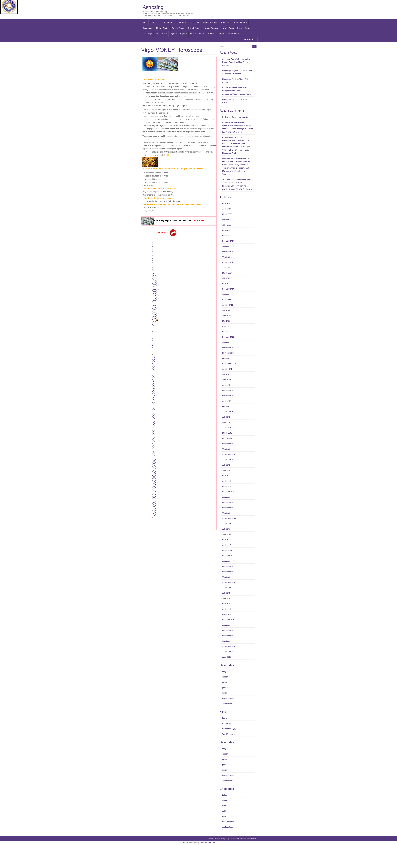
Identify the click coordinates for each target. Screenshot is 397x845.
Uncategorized (228, 698)
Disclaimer (210, 839)
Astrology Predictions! (209, 22)
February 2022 (228, 336)
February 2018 (228, 491)
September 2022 (229, 299)
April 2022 (226, 326)
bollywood (226, 671)
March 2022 (227, 331)
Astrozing (153, 6)
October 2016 (228, 576)
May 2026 (226, 203)
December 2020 (229, 390)
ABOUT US (154, 22)
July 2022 (226, 310)
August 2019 (227, 411)
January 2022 (228, 342)
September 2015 (229, 646)
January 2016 (228, 625)
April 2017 (226, 544)
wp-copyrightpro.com (207, 842)
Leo (144, 34)
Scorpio (164, 34)
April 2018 (226, 480)
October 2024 (228, 256)
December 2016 (229, 566)
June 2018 (226, 470)
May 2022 (226, 320)
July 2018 (226, 464)
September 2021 (229, 363)
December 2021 (229, 347)
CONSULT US (181, 22)
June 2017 (226, 534)
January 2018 (228, 497)
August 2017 (227, 523)
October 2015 (228, 641)
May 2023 (226, 283)
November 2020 (229, 395)
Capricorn (183, 34)
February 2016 (228, 619)
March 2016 (227, 614)
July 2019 (226, 416)
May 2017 (226, 539)
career (225, 676)
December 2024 (229, 251)
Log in (224, 718)
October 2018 (228, 448)
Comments (229, 728)
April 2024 (226, 267)
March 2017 (227, 550)
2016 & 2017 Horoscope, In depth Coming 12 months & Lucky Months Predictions (237, 185)
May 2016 (226, 603)
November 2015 (229, 635)
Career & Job (147, 28)
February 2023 (228, 288)
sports (224, 692)
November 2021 (229, 352)
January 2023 (228, 294)
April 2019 (226, 427)
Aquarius (193, 34)
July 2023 (226, 278)
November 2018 (229, 443)
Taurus (231, 28)
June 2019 (226, 422)
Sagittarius (173, 34)
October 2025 (228, 219)
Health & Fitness (194, 28)
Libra (156, 34)
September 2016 (229, 582)
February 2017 (228, 555)
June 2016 (226, 598)
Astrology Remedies (211, 28)
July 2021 (226, 374)
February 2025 (228, 240)
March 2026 (227, 214)
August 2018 (227, 459)
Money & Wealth (162, 28)
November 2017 (229, 507)
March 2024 (227, 272)
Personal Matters (178, 28)
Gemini (239, 28)
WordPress (254, 839)
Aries (224, 28)
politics (225, 687)
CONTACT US (194, 22)
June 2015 (226, 656)
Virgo (150, 34)
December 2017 (229, 502)
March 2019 (227, 432)
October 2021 (228, 358)
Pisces (201, 34)
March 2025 (227, 235)
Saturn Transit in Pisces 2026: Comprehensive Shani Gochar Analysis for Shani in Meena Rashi (236, 90)
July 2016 (226, 592)
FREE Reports (168, 22)
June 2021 (226, 379)
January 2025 (228, 246)
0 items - (251, 39)
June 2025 (226, 224)
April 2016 (226, 608)
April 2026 (226, 208)
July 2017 (226, 528)
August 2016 (227, 587)
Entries (227, 723)
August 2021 (227, 368)
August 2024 (227, 262)
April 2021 (226, 384)
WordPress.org (228, 733)
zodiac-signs (227, 703)
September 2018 (229, 454)
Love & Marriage (240, 22)
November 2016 (229, 571)
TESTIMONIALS (233, 34)
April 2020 (226, 400)
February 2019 (228, 438)
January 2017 (228, 561)
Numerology (225, 22)
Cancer (247, 28)
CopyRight (216, 839)
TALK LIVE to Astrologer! (215, 34)
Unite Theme (240, 839)
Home (145, 22)
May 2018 (226, 475)
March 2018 (227, 486)
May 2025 (226, 230)
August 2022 (227, 304)
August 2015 (227, 651)
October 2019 (228, 406)
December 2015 (229, 630)
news (224, 682)
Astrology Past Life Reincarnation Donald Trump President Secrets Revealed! (236, 61)
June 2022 (226, 315)
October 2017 (228, 512)
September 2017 (229, 518)
